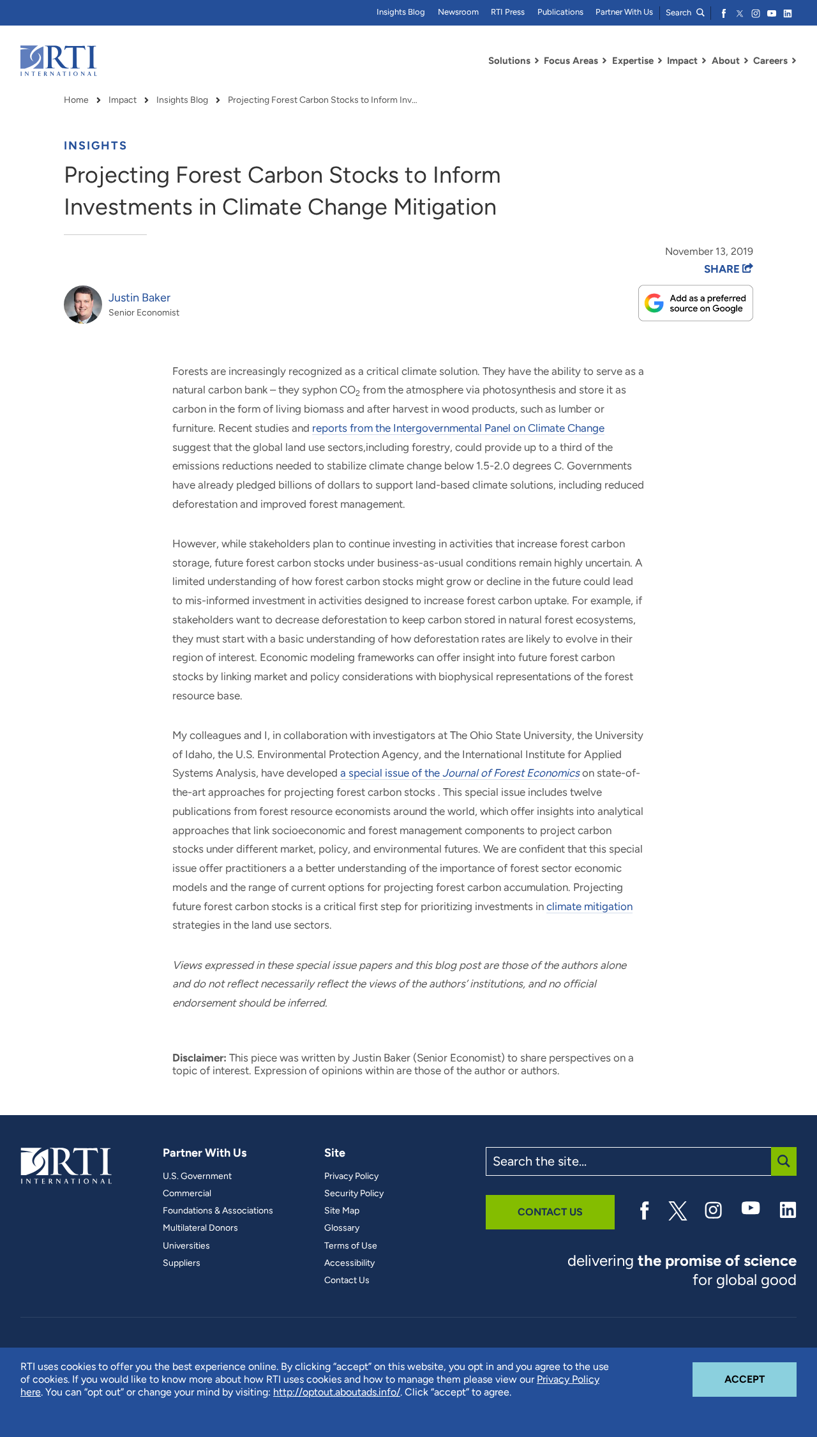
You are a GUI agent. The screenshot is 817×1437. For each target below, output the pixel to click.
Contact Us (347, 1280)
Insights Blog (401, 12)
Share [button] (723, 268)
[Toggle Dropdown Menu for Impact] (704, 61)
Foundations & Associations (218, 1210)
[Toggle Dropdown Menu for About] (746, 61)
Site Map (341, 1210)
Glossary (341, 1228)
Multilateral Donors (200, 1228)
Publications (560, 12)
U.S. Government (197, 1176)
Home (76, 100)
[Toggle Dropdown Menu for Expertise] (660, 61)
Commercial (187, 1193)
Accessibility (349, 1263)
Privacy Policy (351, 1176)
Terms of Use (350, 1246)
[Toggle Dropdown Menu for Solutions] (536, 61)
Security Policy (354, 1193)
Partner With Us (624, 12)
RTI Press (508, 12)
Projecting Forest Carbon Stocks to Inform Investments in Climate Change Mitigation (323, 100)
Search (679, 12)
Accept (760, 1378)
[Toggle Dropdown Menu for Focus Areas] (604, 61)
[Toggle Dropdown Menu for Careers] (794, 61)
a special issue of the (460, 772)
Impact (123, 100)
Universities (186, 1246)
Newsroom (458, 12)
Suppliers (181, 1263)
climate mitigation (589, 906)
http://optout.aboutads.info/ (336, 1392)
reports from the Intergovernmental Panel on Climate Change (458, 428)
